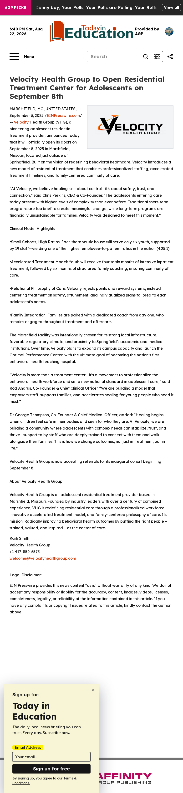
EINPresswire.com (63, 115)
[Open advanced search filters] (157, 56)
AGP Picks (15, 7)
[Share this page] (170, 56)
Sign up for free (51, 769)
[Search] (145, 56)
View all (171, 7)
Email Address (28, 747)
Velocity (21, 122)
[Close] (93, 690)
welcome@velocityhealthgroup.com (43, 558)
